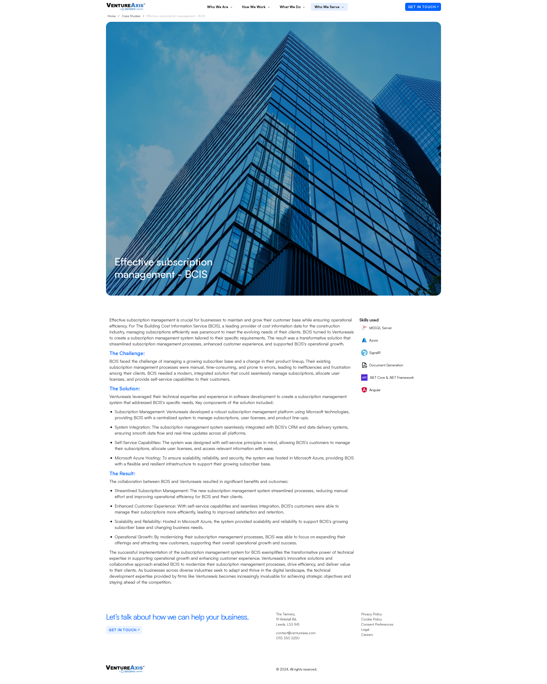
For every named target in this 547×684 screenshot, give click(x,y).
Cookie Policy (371, 619)
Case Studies (131, 16)
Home (112, 16)
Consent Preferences (377, 624)
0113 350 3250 (288, 638)
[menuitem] (219, 7)
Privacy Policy (371, 614)
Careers (367, 634)
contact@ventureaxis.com (296, 633)
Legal (365, 629)
